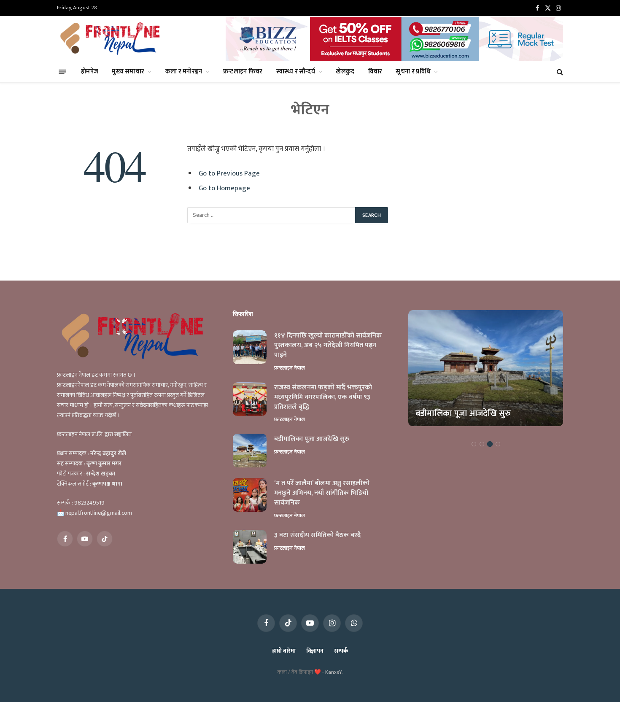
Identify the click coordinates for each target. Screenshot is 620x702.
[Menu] (62, 71)
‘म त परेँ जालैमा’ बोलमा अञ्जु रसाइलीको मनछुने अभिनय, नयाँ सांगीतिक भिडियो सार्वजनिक (321, 493)
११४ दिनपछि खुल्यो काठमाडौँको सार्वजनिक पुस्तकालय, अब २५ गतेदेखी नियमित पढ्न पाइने (328, 345)
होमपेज (89, 71)
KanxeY (333, 672)
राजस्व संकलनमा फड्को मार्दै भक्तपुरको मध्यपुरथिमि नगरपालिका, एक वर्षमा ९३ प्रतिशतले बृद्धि (323, 397)
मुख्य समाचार (128, 71)
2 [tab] (482, 444)
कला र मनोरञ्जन (183, 71)
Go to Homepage (224, 188)
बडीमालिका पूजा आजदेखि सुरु (311, 439)
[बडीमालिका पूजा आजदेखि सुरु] (250, 450)
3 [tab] (490, 444)
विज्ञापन (314, 651)
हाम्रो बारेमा (283, 651)
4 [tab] (498, 444)
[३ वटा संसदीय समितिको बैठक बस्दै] (250, 547)
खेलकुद (345, 71)
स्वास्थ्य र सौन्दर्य (295, 71)
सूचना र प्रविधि (413, 71)
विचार (375, 71)
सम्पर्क (341, 651)
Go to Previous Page (229, 173)
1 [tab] (474, 444)
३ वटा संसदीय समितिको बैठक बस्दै (317, 535)
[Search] (559, 71)
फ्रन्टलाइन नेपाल (289, 368)
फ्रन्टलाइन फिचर (243, 71)
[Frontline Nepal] (111, 38)
